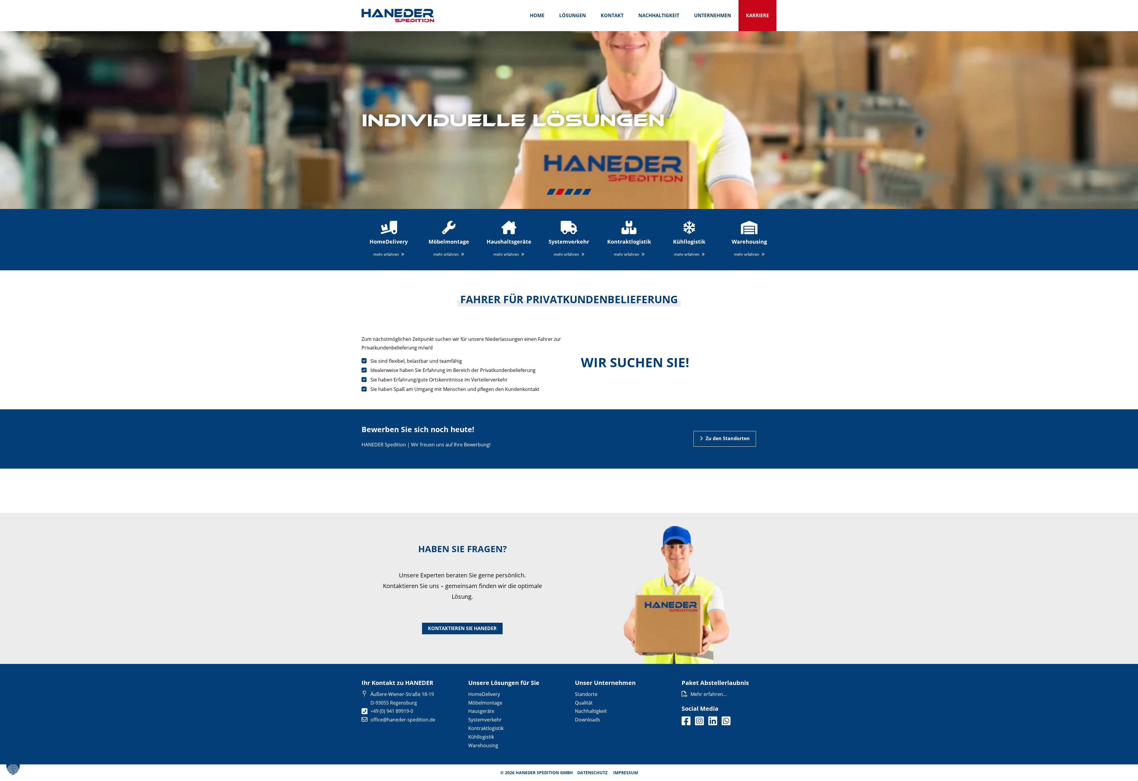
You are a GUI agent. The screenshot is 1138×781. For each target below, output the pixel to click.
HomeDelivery (484, 694)
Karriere (757, 15)
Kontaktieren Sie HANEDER (462, 628)
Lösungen (572, 15)
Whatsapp (726, 721)
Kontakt (612, 15)
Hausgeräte (481, 711)
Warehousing (483, 745)
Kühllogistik (481, 737)
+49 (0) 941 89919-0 (391, 711)
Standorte (586, 694)
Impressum (625, 772)
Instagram (699, 721)
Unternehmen (712, 15)
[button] (13, 768)
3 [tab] (569, 192)
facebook (686, 721)
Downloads (587, 719)
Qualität (584, 702)
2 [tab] (560, 192)
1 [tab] (551, 192)
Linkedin (712, 721)
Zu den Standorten (728, 438)
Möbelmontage (485, 702)
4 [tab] (578, 192)
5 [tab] (587, 192)
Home (537, 15)
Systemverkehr (485, 719)
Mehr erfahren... (709, 694)
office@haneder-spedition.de (402, 719)
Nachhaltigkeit (658, 15)
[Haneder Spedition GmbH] (398, 16)
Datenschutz (592, 772)
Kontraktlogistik (486, 728)
